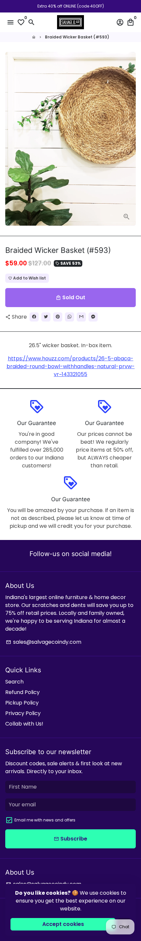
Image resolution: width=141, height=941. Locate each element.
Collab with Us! (24, 724)
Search (14, 681)
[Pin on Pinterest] (57, 317)
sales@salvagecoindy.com (43, 642)
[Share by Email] (81, 317)
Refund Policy (22, 692)
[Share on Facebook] (34, 317)
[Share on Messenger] (93, 317)
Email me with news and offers (44, 820)
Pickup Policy (22, 702)
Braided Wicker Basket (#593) (77, 37)
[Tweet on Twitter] (45, 317)
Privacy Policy (23, 713)
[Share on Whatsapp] (69, 317)
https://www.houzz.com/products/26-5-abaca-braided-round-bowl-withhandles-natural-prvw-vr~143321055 (71, 366)
